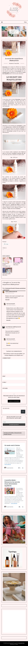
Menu (25, 22)
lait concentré (18, 70)
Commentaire (6, 358)
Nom (4, 376)
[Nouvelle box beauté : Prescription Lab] (7, 260)
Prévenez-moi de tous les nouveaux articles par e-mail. (14, 396)
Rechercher (6, 408)
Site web (4, 388)
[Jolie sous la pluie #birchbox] (7, 270)
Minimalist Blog (21, 643)
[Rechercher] (23, 412)
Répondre (7, 299)
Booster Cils (8, 126)
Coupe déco (14, 585)
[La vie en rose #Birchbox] (18, 260)
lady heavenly (9, 303)
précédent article (6, 72)
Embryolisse (4, 66)
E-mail (4, 382)
